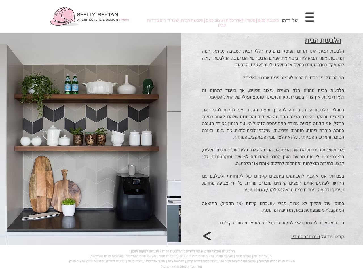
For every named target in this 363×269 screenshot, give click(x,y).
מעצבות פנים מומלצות (106, 256)
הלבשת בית (176, 261)
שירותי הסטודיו (305, 236)
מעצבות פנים (168, 256)
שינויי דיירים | (114, 261)
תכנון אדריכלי (155, 261)
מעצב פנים (243, 256)
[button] (309, 17)
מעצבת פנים (262, 256)
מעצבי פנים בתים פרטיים (277, 261)
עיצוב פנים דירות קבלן (202, 261)
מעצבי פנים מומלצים (141, 256)
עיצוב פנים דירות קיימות (238, 261)
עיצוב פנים (135, 261)
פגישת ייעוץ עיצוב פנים (86, 261)
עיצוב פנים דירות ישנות (197, 256)
